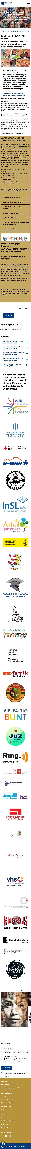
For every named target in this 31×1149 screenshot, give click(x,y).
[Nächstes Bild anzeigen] (26, 308)
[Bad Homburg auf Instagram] (11, 1136)
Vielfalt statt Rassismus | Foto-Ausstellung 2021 (12, 365)
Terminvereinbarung (7, 1121)
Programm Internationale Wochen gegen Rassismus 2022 (13, 359)
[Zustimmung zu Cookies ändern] (3, 1144)
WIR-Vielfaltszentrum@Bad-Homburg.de (16, 1052)
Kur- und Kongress (8, 1088)
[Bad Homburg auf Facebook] (2, 1136)
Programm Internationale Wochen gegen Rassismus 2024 (13, 348)
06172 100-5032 (8, 1049)
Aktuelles (4, 1097)
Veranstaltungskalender (8, 1100)
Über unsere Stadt (6, 1103)
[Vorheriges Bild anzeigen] (20, 308)
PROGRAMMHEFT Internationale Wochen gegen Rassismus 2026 (13, 94)
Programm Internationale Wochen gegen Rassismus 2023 (13, 353)
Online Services (6, 1118)
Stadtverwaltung (8, 1085)
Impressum (4, 1124)
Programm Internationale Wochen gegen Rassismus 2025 (13, 342)
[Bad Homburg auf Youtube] (6, 1136)
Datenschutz (5, 1127)
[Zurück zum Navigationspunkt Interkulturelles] (1, 31)
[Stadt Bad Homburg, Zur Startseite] (7, 3)
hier (22, 133)
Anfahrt (7, 1068)
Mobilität (4, 1109)
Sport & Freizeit (6, 1106)
